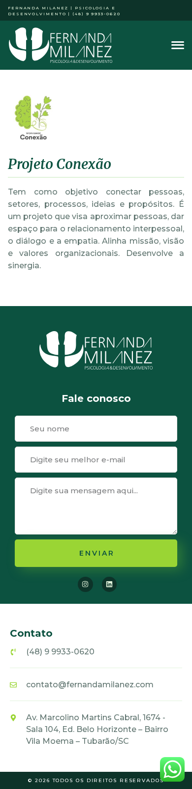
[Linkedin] (109, 584)
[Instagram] (85, 584)
